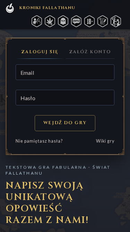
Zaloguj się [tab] (40, 52)
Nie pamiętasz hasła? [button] (39, 141)
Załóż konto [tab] (90, 52)
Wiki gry (105, 141)
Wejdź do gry (65, 123)
